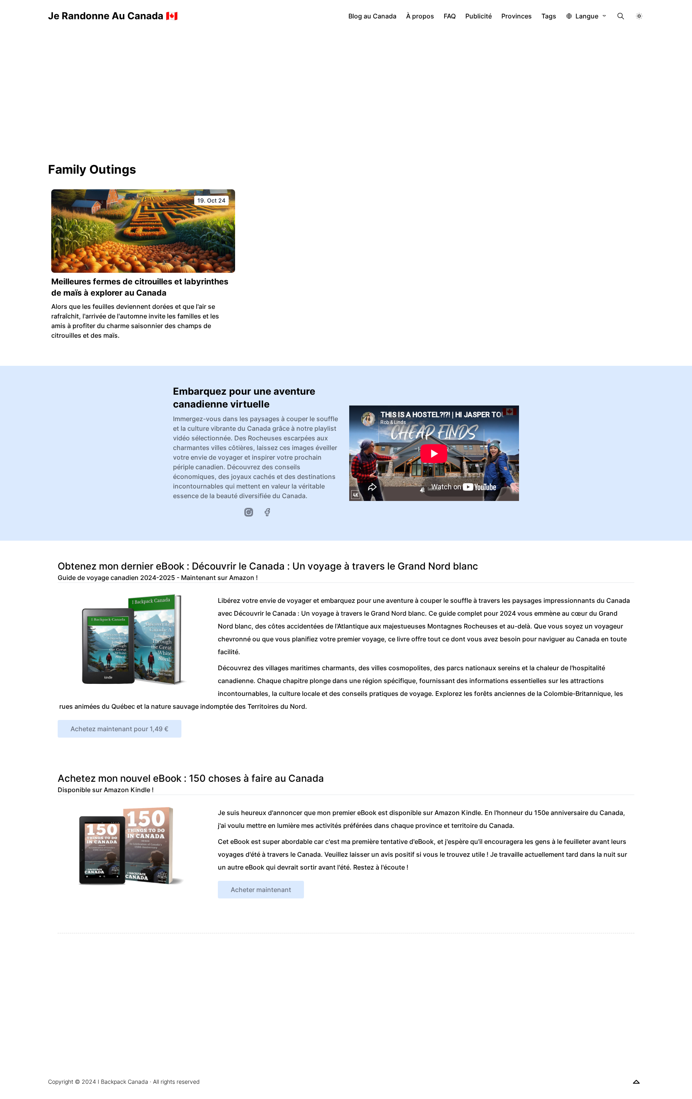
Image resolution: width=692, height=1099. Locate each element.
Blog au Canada (372, 16)
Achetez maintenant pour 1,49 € (119, 729)
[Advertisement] (346, 92)
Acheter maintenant (261, 890)
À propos (420, 16)
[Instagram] (248, 512)
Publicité (478, 16)
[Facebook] (267, 512)
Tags (548, 16)
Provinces (516, 16)
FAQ (450, 16)
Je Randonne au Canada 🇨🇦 (113, 16)
